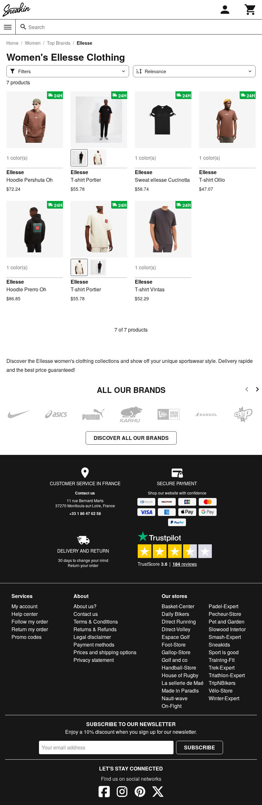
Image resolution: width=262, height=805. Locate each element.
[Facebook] (104, 792)
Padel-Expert (223, 606)
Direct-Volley (176, 629)
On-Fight (171, 705)
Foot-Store (174, 644)
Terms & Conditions (95, 621)
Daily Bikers (175, 613)
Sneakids (219, 644)
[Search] (23, 26)
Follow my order (30, 621)
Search (36, 27)
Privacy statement (93, 659)
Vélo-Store (221, 690)
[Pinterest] (140, 792)
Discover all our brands (131, 437)
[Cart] (250, 9)
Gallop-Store (176, 652)
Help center (25, 613)
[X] (157, 792)
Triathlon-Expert (227, 675)
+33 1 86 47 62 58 (85, 513)
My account (24, 606)
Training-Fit (222, 659)
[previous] (246, 390)
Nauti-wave (175, 698)
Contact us (85, 492)
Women (33, 43)
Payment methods (93, 644)
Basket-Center (178, 606)
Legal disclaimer (92, 636)
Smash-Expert (225, 636)
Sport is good (224, 652)
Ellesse (15, 172)
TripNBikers (222, 682)
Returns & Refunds (95, 629)
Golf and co (175, 659)
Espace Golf (175, 636)
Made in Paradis (180, 690)
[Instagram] (122, 792)
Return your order (83, 565)
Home (12, 43)
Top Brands (58, 43)
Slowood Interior (227, 629)
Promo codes (27, 636)
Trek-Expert (222, 667)
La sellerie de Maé (183, 682)
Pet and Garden (226, 621)
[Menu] (7, 27)
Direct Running (179, 621)
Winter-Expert (224, 698)
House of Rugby (180, 675)
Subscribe (199, 747)
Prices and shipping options (104, 652)
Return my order (30, 629)
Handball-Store (179, 667)
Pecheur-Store (225, 613)
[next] (257, 390)
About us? (84, 606)
